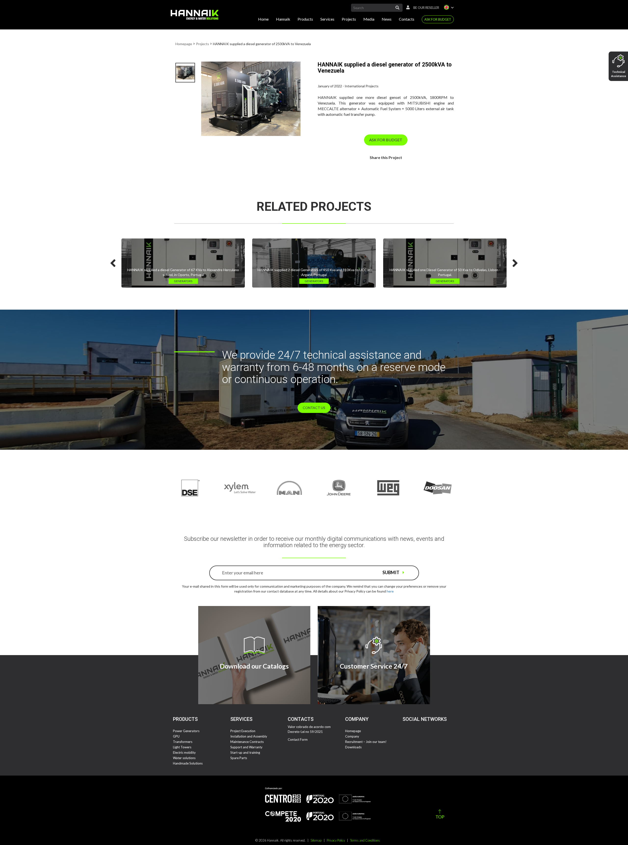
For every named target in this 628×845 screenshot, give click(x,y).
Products (305, 19)
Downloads (353, 747)
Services (327, 19)
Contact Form (298, 739)
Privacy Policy (336, 840)
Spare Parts (238, 758)
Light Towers (182, 747)
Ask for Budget (437, 19)
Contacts (406, 19)
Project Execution (242, 731)
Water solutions (184, 758)
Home (263, 19)
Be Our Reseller (426, 8)
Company (352, 736)
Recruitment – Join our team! (366, 742)
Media (368, 19)
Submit (391, 572)
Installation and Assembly (248, 736)
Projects (349, 19)
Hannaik (283, 19)
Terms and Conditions (365, 840)
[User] (407, 8)
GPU (176, 736)
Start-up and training (245, 752)
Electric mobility (184, 752)
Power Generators (186, 731)
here (390, 591)
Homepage (183, 44)
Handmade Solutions (188, 763)
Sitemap (316, 840)
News (387, 19)
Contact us (314, 408)
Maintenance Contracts (247, 742)
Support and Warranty (246, 747)
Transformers (182, 742)
